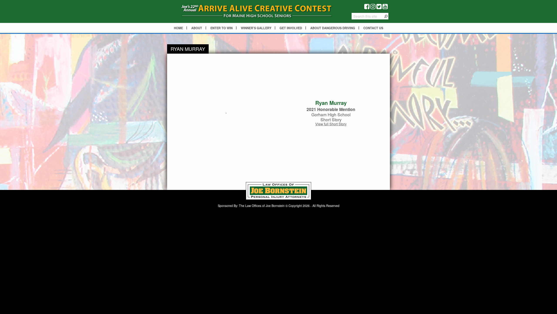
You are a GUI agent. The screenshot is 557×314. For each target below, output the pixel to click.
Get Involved (291, 27)
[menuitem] (178, 28)
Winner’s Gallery (256, 27)
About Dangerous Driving (332, 27)
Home (178, 27)
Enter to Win (221, 27)
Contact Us (373, 27)
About (196, 27)
